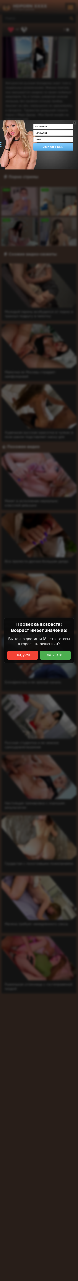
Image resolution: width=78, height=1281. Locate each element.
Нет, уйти (23, 655)
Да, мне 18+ (55, 655)
